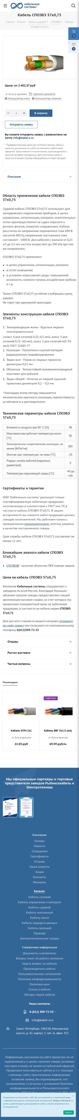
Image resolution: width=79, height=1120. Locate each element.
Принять (68, 1112)
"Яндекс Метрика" (62, 1100)
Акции (39, 872)
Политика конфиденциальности (39, 979)
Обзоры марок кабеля (39, 994)
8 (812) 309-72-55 (41, 1012)
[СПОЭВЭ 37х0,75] (39, 62)
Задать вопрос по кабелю (39, 963)
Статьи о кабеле (40, 989)
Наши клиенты (40, 866)
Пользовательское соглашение (39, 974)
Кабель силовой (39, 897)
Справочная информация (39, 947)
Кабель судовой (39, 907)
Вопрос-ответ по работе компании (39, 958)
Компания (39, 835)
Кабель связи (39, 917)
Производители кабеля (39, 968)
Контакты (39, 877)
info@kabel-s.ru (23, 138)
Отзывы (39, 861)
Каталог (39, 891)
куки (68, 1097)
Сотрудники (39, 851)
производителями (36, 524)
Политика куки (39, 984)
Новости (39, 846)
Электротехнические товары (39, 938)
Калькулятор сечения (48, 98)
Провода (40, 933)
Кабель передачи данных (39, 923)
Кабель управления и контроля (39, 902)
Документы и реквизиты (39, 953)
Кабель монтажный (39, 912)
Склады (39, 841)
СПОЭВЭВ (12, 565)
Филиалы (39, 882)
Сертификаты (39, 856)
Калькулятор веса (19, 98)
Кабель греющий (39, 928)
